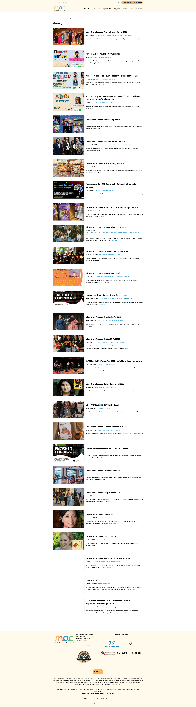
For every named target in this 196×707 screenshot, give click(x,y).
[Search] (118, 2)
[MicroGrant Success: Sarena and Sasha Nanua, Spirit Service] (68, 211)
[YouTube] (60, 2)
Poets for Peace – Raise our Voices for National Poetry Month (112, 76)
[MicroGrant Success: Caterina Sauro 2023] (68, 475)
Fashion (100, 232)
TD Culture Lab (103, 57)
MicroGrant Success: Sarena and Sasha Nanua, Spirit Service (112, 207)
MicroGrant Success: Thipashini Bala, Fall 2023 (105, 227)
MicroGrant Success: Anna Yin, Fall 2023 (103, 273)
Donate (98, 671)
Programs (109, 298)
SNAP (107, 364)
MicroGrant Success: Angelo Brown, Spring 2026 (106, 32)
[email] (66, 2)
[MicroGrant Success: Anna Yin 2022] (68, 519)
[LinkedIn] (63, 2)
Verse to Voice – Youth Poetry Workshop (103, 54)
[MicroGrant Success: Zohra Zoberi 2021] (68, 409)
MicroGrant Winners (105, 35)
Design (91, 232)
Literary (98, 35)
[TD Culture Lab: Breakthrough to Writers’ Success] (68, 299)
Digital (100, 145)
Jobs (98, 190)
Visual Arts (130, 35)
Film (104, 232)
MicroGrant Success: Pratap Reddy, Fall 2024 (105, 163)
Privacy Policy (98, 704)
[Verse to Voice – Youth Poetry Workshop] (68, 58)
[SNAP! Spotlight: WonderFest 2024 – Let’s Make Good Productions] (68, 365)
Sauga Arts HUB (109, 190)
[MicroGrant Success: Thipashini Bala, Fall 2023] (68, 233)
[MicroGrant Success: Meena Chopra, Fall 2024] (68, 146)
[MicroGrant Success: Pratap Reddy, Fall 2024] (68, 168)
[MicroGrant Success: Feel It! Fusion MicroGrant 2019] (68, 562)
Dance (87, 232)
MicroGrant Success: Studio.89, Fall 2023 (103, 339)
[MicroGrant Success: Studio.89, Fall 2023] (68, 343)
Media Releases (111, 607)
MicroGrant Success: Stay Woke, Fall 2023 (103, 317)
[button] (100, 8)
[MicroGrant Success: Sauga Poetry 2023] (68, 497)
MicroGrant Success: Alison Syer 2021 (101, 536)
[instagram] (57, 2)
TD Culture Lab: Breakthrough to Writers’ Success (107, 295)
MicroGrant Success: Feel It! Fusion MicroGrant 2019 (108, 558)
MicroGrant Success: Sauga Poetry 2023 (103, 492)
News (117, 607)
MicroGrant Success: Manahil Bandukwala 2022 (106, 427)
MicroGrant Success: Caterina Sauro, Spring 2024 (107, 251)
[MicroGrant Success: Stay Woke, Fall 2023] (68, 321)
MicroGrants (115, 35)
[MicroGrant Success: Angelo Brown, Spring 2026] (68, 36)
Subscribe (139, 9)
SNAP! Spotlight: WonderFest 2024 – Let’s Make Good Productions (114, 361)
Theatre (125, 35)
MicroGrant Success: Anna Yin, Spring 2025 (104, 119)
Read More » (102, 85)
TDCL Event (110, 57)
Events (100, 607)
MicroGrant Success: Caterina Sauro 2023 (104, 470)
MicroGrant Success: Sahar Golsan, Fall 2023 (105, 384)
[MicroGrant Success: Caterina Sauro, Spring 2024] (68, 255)
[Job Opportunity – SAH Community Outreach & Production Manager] (68, 190)
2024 (99, 298)
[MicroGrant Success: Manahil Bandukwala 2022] (68, 431)
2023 (97, 452)
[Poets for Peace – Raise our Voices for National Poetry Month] (68, 80)
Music (120, 35)
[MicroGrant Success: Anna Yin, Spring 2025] (68, 124)
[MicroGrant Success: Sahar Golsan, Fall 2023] (68, 387)
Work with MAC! (92, 580)
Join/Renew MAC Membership (132, 2)
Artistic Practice (61, 18)
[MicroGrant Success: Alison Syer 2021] (68, 540)
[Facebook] (54, 2)
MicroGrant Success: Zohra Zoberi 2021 (102, 405)
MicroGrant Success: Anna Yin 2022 (101, 514)
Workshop (130, 298)
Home (54, 18)
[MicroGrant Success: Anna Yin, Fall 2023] (68, 277)
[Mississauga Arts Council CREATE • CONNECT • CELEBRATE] (59, 8)
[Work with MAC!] (68, 584)
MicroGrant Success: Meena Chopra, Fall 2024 (105, 141)
